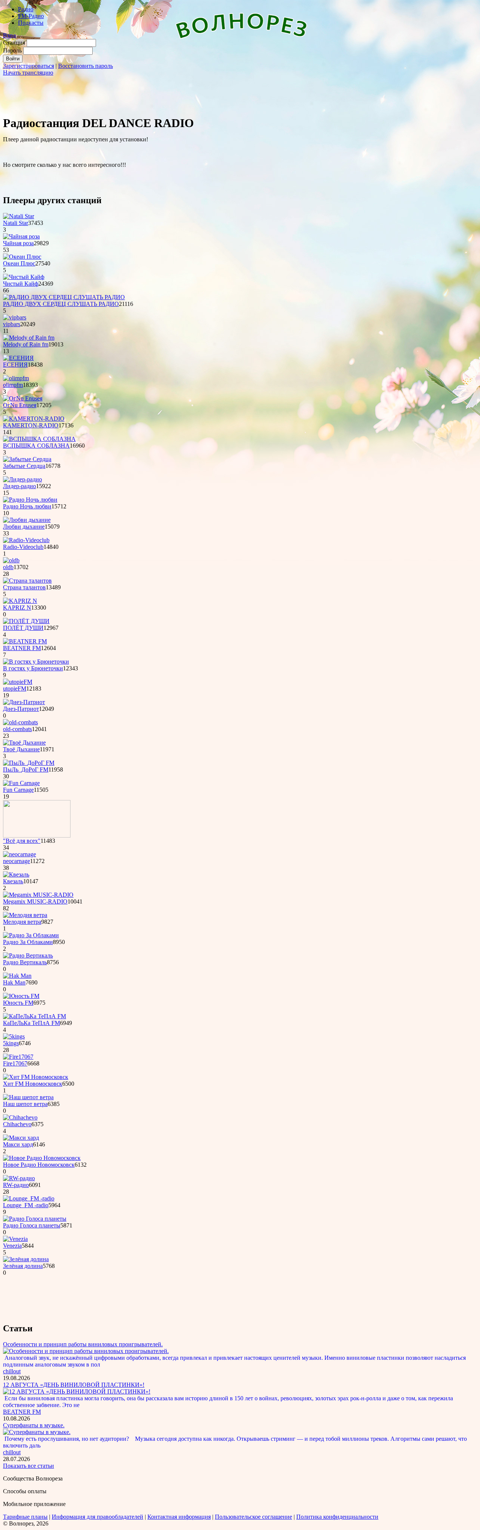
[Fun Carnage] (21, 783)
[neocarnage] (19, 854)
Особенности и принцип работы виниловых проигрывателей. (83, 1344)
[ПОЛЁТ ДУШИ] (26, 621)
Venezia (12, 1245)
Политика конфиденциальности (337, 1517)
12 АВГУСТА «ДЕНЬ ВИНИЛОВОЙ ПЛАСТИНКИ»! (73, 1385)
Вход (9, 35)
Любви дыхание (24, 526)
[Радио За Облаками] (31, 935)
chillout (12, 1371)
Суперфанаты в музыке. (33, 1425)
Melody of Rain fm (25, 344)
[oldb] (11, 560)
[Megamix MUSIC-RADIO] (38, 895)
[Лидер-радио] (22, 479)
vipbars (11, 324)
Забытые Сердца (24, 466)
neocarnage (16, 861)
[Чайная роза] (21, 236)
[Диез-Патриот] (24, 702)
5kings (11, 1043)
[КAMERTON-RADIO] (33, 418)
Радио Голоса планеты (31, 1225)
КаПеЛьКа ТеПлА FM (31, 1023)
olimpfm (13, 385)
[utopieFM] (17, 682)
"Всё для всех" (21, 841)
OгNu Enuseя (19, 405)
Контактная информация (179, 1517)
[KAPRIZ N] (20, 601)
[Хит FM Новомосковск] (35, 1077)
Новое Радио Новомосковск (39, 1164)
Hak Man (14, 982)
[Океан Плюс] (22, 256)
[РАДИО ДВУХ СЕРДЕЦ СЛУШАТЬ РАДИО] (64, 297)
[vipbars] (14, 317)
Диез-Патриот (21, 709)
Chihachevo (17, 1124)
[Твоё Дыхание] (24, 742)
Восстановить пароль (85, 66)
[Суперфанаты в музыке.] (36, 1432)
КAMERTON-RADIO (30, 425)
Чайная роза (18, 243)
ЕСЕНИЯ (15, 364)
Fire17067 (15, 1063)
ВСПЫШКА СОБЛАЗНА (36, 445)
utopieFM (14, 688)
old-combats (17, 729)
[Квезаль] (16, 874)
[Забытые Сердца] (27, 459)
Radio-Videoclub (23, 547)
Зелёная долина (23, 1266)
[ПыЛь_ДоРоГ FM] (28, 763)
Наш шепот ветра (25, 1104)
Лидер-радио (19, 486)
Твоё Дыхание (21, 749)
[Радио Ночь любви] (30, 499)
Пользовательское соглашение (253, 1517)
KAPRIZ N (17, 607)
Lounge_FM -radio (25, 1205)
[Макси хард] (21, 1137)
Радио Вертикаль (25, 962)
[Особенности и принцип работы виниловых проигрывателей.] (86, 1351)
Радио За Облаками (28, 942)
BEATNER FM (22, 648)
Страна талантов (24, 587)
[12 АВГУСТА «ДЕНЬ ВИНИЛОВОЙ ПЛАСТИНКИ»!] (76, 1391)
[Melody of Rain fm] (28, 337)
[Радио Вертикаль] (28, 955)
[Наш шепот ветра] (28, 1097)
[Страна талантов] (27, 580)
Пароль (12, 50)
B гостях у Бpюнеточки (33, 668)
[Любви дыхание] (27, 520)
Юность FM (18, 1003)
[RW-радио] (19, 1178)
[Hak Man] (17, 976)
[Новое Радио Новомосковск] (42, 1158)
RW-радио (16, 1185)
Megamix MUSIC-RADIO (35, 901)
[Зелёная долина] (26, 1259)
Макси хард (18, 1144)
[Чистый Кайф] (23, 277)
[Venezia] (15, 1239)
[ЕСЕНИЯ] (18, 358)
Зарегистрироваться (28, 66)
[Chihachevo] (20, 1117)
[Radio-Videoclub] (26, 540)
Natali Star (15, 223)
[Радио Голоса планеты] (34, 1218)
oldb (8, 567)
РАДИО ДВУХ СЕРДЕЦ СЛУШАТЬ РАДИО (61, 304)
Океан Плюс (19, 263)
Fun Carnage (18, 790)
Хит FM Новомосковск (32, 1083)
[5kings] (14, 1036)
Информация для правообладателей (97, 1517)
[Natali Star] (18, 216)
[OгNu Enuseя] (22, 398)
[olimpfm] (16, 378)
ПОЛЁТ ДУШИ (23, 628)
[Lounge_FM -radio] (28, 1198)
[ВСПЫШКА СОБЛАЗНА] (39, 439)
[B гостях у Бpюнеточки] (36, 661)
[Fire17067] (18, 1056)
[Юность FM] (21, 996)
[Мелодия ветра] (25, 915)
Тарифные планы (25, 1517)
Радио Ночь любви (27, 506)
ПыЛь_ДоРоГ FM (25, 769)
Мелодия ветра (22, 922)
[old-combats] (20, 722)
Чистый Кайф (20, 283)
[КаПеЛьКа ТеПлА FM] (34, 1016)
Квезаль (13, 881)
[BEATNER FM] (25, 641)
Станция (14, 42)
